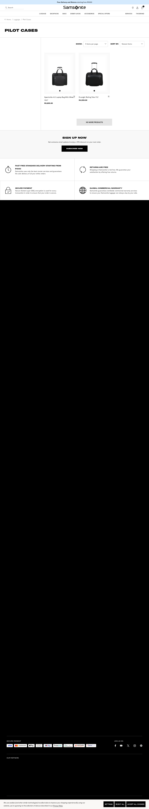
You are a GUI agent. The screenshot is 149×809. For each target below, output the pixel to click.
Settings (109, 804)
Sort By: (114, 44)
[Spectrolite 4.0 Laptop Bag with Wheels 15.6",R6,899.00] (59, 73)
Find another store (10, 377)
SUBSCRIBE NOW (74, 148)
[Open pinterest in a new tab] (141, 746)
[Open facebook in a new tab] (115, 746)
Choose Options (59, 110)
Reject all (120, 804)
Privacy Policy (57, 806)
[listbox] (132, 44)
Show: (79, 44)
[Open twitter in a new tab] (128, 746)
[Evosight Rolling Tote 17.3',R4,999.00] (94, 73)
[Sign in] (137, 7)
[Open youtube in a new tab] (121, 746)
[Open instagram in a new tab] (134, 746)
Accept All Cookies (135, 804)
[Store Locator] (133, 7)
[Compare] (73, 96)
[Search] (6, 7)
